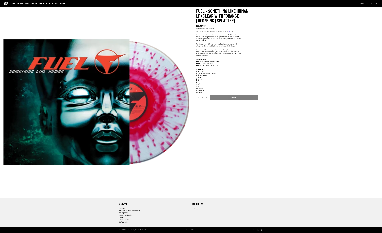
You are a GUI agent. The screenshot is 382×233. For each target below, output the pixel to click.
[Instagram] (258, 230)
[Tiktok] (261, 230)
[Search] (367, 3)
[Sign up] (260, 209)
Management (123, 213)
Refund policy (123, 222)
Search (121, 217)
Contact (122, 208)
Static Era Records (129, 230)
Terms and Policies (191, 230)
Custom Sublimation (125, 215)
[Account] (371, 3)
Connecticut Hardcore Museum (129, 210)
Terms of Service (124, 220)
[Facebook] (254, 230)
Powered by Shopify (140, 230)
